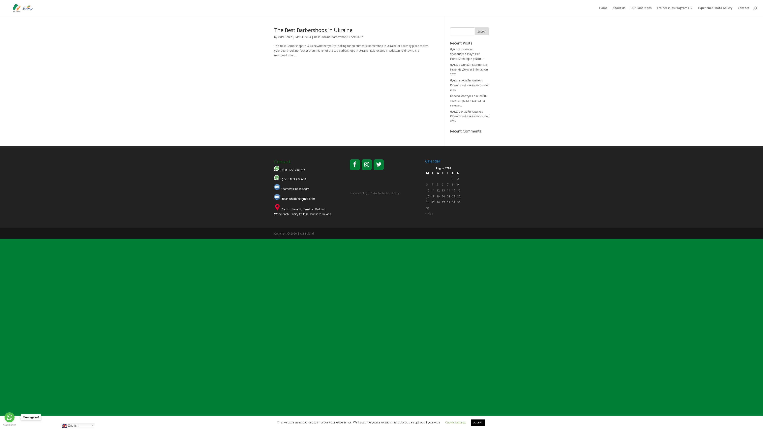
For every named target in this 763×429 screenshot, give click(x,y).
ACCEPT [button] (477, 422)
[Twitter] (379, 164)
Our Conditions (641, 8)
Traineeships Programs (673, 8)
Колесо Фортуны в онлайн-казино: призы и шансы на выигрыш (468, 100)
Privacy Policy (358, 193)
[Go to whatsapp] (10, 417)
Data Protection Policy (384, 193)
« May (429, 213)
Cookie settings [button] (455, 422)
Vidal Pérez (285, 37)
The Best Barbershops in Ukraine (313, 30)
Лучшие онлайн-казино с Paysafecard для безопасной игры (469, 85)
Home (603, 8)
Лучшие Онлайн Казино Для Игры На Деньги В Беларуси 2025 (469, 69)
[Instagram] (367, 164)
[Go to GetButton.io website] (9, 425)
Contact (743, 8)
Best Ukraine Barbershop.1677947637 (338, 37)
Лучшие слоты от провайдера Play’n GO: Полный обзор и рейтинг (467, 54)
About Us (619, 8)
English (72, 425)
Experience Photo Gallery (715, 8)
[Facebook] (355, 164)
